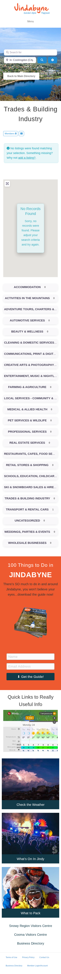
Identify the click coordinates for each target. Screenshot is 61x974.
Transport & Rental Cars (27, 509)
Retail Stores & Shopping (27, 465)
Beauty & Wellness (27, 331)
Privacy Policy (28, 957)
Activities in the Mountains (27, 298)
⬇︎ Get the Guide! (30, 676)
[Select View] (21, 133)
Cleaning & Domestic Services (29, 342)
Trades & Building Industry (27, 498)
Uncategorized (27, 520)
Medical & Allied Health (27, 409)
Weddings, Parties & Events (27, 531)
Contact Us (44, 957)
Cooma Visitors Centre (30, 934)
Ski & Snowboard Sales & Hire (29, 487)
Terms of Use (11, 957)
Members (10, 133)
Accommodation (27, 287)
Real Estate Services (27, 442)
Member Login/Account (37, 966)
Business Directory (30, 943)
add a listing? (26, 157)
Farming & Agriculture (27, 387)
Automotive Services (27, 320)
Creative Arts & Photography (29, 365)
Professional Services (27, 431)
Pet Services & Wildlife (27, 420)
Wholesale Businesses (27, 542)
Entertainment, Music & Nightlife (31, 376)
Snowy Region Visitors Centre (30, 926)
